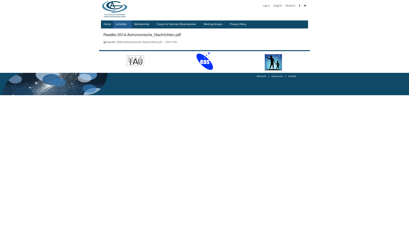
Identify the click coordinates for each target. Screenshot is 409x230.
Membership (141, 24)
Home (107, 24)
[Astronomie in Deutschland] (273, 60)
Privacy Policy (238, 24)
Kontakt (292, 76)
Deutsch (290, 6)
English (278, 6)
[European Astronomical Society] (204, 60)
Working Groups (213, 24)
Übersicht (261, 76)
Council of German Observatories (176, 24)
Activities (121, 24)
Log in (266, 6)
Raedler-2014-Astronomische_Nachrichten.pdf (134, 42)
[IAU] (135, 60)
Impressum (277, 76)
